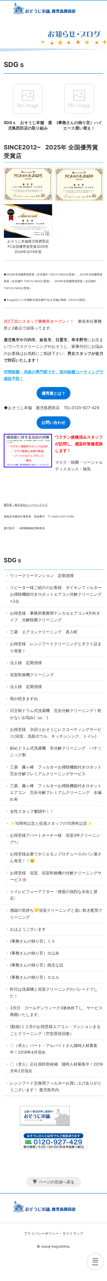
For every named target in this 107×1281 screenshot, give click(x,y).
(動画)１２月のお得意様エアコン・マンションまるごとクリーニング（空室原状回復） (55, 1030)
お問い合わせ (53, 422)
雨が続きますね (24, 698)
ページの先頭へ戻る (56, 1181)
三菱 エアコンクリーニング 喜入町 (44, 631)
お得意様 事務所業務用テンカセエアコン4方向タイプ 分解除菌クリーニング (55, 616)
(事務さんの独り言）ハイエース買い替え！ (79, 125)
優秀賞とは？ (53, 393)
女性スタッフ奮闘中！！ (32, 811)
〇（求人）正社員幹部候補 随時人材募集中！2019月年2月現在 (56, 1067)
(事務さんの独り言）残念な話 (36, 964)
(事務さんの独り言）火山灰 (34, 953)
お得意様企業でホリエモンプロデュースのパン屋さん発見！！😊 (56, 857)
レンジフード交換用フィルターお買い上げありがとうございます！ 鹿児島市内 (56, 1086)
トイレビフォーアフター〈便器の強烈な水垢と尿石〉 (54, 895)
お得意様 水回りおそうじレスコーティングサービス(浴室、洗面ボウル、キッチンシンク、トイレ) (56, 733)
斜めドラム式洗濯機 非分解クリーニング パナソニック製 (56, 751)
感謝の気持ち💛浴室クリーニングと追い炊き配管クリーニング (56, 913)
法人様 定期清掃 (28, 662)
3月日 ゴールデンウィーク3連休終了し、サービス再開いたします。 (56, 1011)
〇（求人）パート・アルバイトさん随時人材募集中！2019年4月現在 (54, 1049)
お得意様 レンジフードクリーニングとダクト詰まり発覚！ (56, 647)
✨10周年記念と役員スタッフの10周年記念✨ (51, 823)
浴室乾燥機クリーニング (32, 674)
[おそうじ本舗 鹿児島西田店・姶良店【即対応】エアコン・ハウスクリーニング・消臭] (53, 9)
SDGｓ (13, 560)
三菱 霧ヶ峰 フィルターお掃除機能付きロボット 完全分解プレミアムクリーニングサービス (56, 770)
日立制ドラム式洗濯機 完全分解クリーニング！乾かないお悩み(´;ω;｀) (56, 714)
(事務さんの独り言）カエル (34, 977)
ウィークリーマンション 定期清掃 (42, 575)
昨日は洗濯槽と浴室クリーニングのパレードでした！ (54, 992)
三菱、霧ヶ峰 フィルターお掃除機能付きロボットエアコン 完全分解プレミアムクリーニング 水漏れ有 (56, 792)
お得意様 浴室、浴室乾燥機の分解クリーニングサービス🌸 (56, 876)
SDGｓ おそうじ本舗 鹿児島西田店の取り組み (28, 125)
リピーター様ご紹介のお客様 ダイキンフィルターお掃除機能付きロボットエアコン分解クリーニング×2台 (56, 594)
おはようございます (28, 929)
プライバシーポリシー (41, 1233)
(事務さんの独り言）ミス (32, 941)
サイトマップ (72, 1233)
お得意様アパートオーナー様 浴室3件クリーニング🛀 (55, 838)
